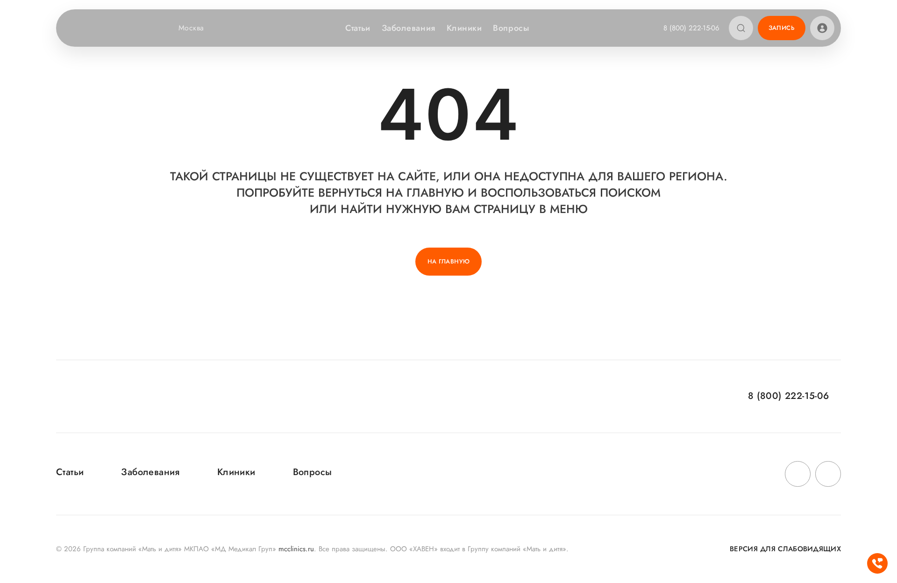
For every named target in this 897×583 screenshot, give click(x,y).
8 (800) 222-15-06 (691, 28)
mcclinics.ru (296, 549)
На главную (448, 261)
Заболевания (408, 28)
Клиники (464, 28)
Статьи (357, 28)
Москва (191, 28)
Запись (782, 27)
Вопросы (511, 28)
